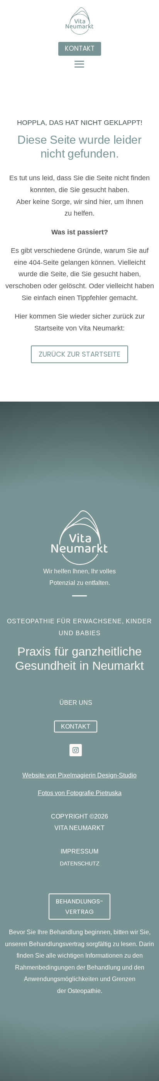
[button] (79, 63)
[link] (75, 750)
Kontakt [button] (80, 48)
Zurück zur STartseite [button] (79, 354)
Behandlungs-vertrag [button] (79, 906)
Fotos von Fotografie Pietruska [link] (80, 793)
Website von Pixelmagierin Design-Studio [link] (79, 775)
